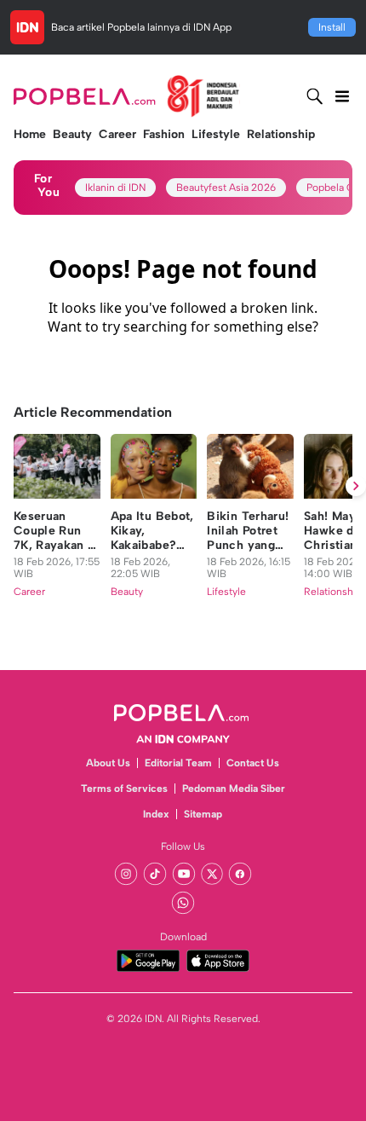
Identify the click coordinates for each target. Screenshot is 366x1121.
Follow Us (183, 846)
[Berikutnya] (356, 486)
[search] (315, 96)
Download (183, 937)
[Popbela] (127, 96)
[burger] (342, 96)
